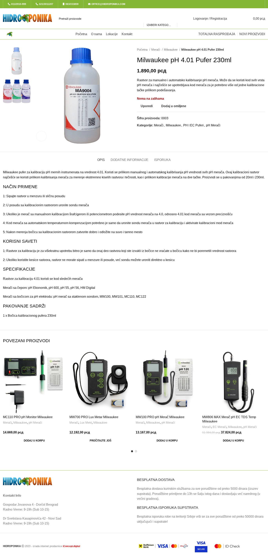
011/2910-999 (18, 4)
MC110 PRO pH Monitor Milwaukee (28, 417)
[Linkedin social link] (153, 132)
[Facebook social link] (242, 4)
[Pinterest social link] (149, 132)
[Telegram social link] (158, 132)
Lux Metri (86, 422)
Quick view (62, 365)
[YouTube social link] (256, 4)
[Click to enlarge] (41, 136)
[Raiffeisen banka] (163, 546)
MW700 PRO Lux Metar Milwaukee (93, 417)
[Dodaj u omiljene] (62, 374)
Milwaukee (171, 49)
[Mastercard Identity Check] (227, 546)
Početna (142, 49)
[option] (17, 61)
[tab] (101, 158)
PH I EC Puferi (193, 125)
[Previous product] (255, 50)
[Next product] (263, 50)
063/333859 (72, 4)
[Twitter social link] (247, 4)
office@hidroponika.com (108, 4)
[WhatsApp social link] (260, 4)
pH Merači (213, 125)
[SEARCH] (181, 18)
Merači (156, 49)
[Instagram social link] (251, 4)
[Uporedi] (62, 356)
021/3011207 (46, 4)
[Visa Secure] (201, 546)
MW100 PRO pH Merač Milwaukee (160, 417)
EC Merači (219, 427)
